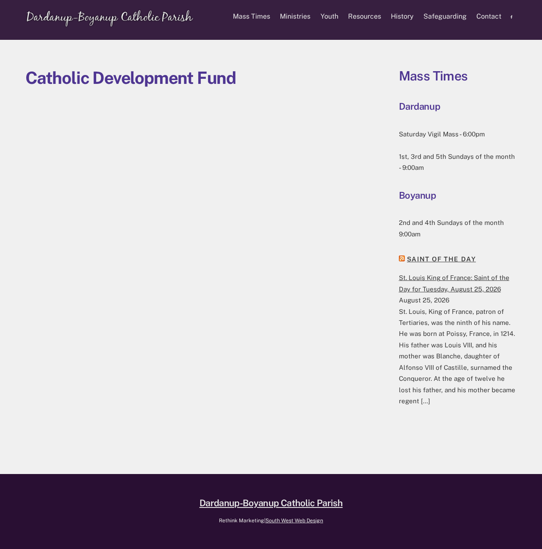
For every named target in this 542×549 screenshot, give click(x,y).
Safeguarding (445, 16)
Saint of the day (441, 259)
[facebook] (512, 16)
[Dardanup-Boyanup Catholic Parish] (110, 23)
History (402, 16)
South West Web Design (294, 520)
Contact (488, 16)
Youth (329, 16)
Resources (364, 16)
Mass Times (251, 16)
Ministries (295, 16)
